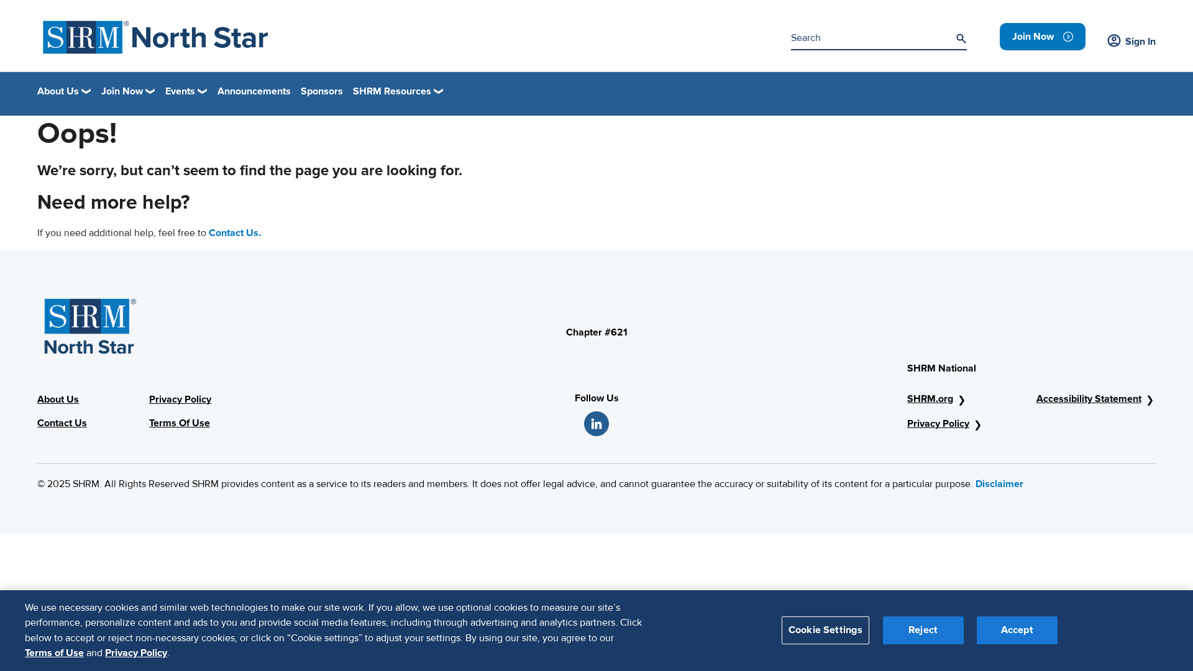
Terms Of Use (179, 423)
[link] (1043, 36)
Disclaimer (999, 484)
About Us (58, 399)
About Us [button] (58, 91)
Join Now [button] (122, 91)
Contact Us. (235, 233)
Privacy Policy (180, 399)
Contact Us (62, 423)
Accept (1017, 630)
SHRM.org (930, 399)
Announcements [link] (254, 91)
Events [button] (180, 91)
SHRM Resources (392, 91)
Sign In (1140, 41)
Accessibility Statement (1088, 399)
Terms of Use (54, 653)
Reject (923, 630)
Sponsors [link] (322, 91)
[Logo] (155, 37)
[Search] (961, 38)
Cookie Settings (825, 630)
